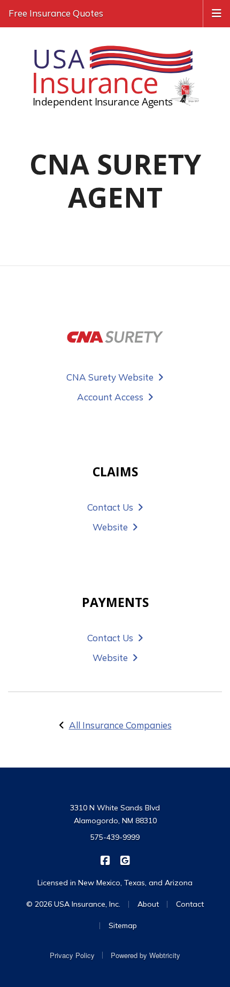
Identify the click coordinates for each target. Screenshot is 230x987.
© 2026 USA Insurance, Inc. (73, 904)
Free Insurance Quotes (56, 13)
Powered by (145, 955)
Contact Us (110, 507)
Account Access (110, 397)
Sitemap (123, 925)
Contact (190, 904)
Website (110, 527)
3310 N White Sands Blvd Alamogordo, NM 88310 (115, 814)
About (148, 904)
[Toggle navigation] (216, 12)
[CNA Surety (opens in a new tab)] (115, 337)
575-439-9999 (115, 837)
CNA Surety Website (110, 377)
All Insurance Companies (120, 725)
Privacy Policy (72, 955)
